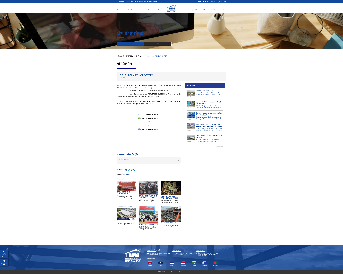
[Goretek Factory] (126, 213)
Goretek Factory (122, 221)
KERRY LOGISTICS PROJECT (148, 225)
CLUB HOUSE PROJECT (169, 223)
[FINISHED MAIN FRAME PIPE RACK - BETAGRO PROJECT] (171, 188)
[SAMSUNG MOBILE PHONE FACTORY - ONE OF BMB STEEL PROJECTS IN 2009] (148, 188)
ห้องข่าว (130, 44)
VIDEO (158, 44)
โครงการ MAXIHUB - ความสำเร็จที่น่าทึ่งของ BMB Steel (208, 103)
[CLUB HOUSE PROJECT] (171, 214)
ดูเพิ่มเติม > (219, 146)
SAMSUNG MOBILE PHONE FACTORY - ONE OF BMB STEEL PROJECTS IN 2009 (148, 197)
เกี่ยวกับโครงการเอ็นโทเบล (204, 91)
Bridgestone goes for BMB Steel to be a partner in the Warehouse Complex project (209, 125)
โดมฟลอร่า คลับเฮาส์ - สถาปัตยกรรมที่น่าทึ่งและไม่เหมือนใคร (209, 114)
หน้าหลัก (120, 56)
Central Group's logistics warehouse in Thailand (209, 136)
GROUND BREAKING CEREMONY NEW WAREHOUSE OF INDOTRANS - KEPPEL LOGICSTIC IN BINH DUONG (126, 193)
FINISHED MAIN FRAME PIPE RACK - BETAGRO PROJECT (170, 197)
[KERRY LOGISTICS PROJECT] (148, 214)
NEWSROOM (129, 56)
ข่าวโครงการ (140, 56)
